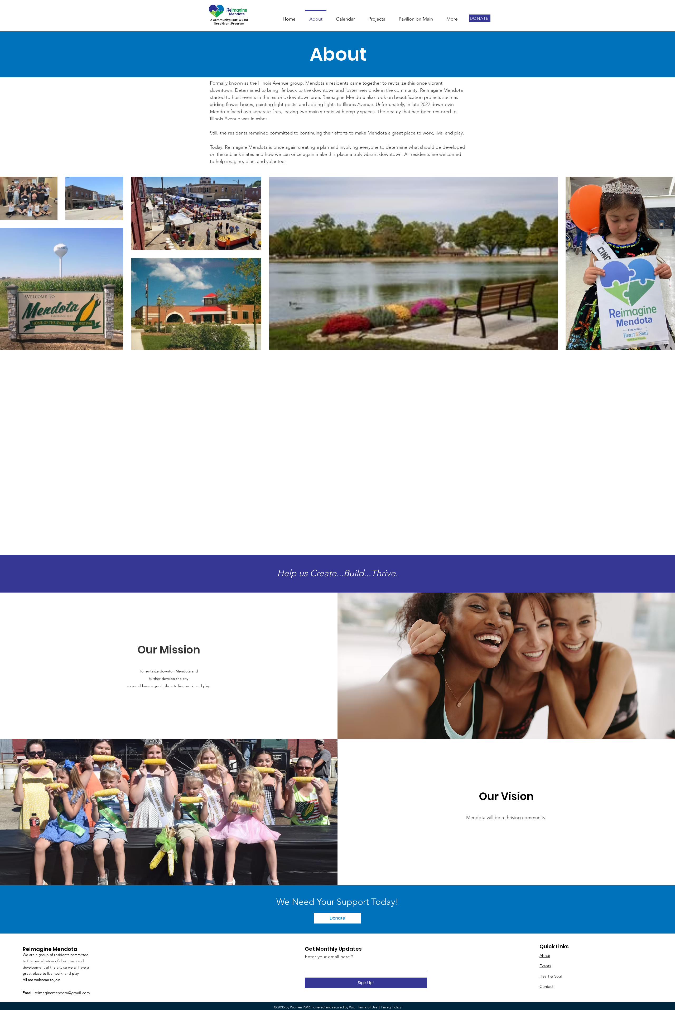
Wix (352, 1007)
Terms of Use (367, 1007)
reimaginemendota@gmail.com (62, 992)
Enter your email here (327, 956)
